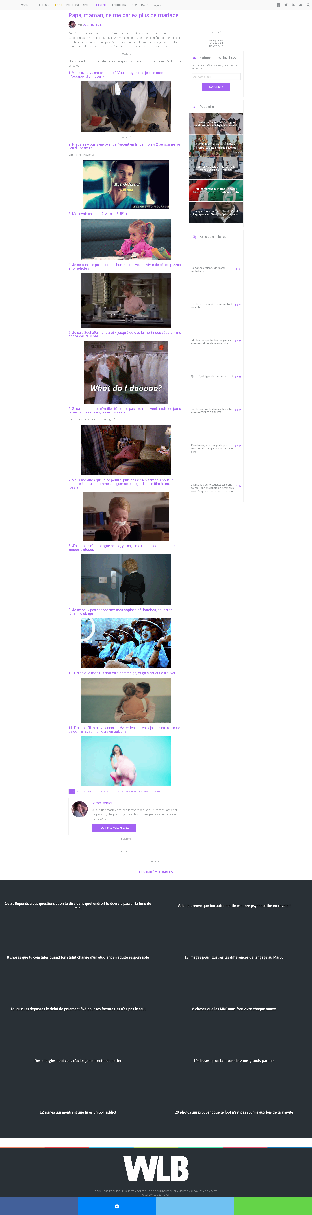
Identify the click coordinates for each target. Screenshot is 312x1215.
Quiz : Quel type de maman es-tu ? (212, 376)
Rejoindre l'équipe (107, 1191)
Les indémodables (156, 872)
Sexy (135, 5)
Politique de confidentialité (157, 1191)
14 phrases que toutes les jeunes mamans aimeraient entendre (211, 342)
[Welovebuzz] (10, 5)
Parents (155, 791)
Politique (73, 5)
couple (115, 791)
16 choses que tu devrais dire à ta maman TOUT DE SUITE (211, 411)
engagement (129, 791)
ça (134, 673)
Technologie (119, 5)
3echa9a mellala (97, 332)
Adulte (81, 791)
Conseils (103, 791)
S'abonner (216, 86)
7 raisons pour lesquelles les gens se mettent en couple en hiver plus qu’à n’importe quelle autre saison (212, 488)
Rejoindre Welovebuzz (114, 827)
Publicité (128, 1191)
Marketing (28, 5)
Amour (91, 791)
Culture (44, 5)
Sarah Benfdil (91, 24)
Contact (211, 1191)
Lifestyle (101, 5)
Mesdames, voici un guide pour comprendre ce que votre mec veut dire (212, 448)
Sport (87, 5)
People (58, 5)
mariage (143, 791)
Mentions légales (191, 1191)
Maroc (145, 5)
